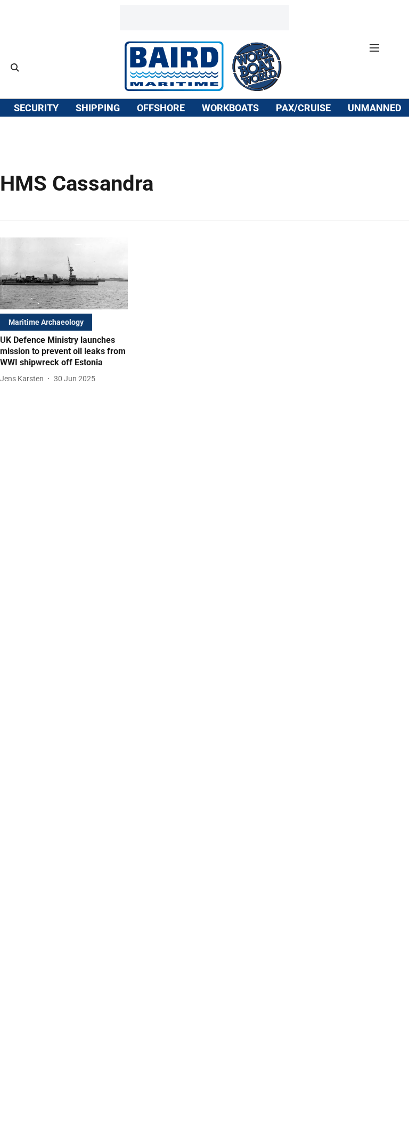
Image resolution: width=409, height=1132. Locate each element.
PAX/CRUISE (303, 107)
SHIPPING (98, 107)
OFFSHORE (161, 107)
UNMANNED (375, 107)
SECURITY (36, 107)
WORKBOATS (230, 107)
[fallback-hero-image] (64, 273)
